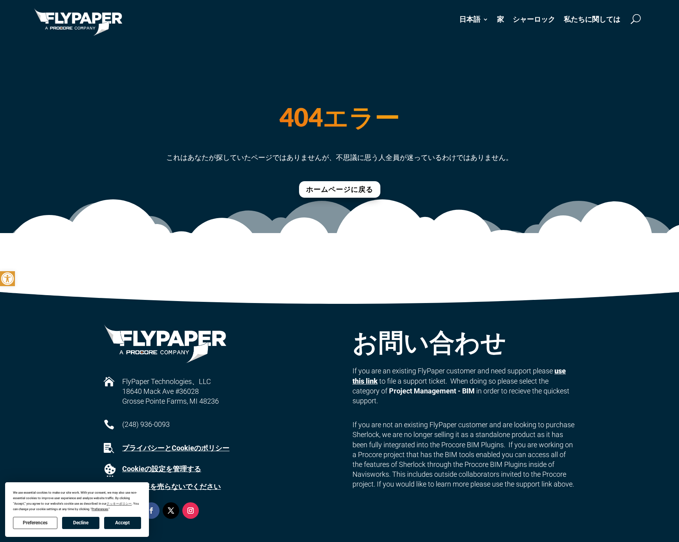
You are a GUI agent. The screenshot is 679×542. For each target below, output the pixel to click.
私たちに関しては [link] (592, 19)
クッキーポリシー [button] (119, 503)
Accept (122, 522)
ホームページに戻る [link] (339, 189)
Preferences (35, 522)
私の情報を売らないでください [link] (171, 486)
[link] (7, 278)
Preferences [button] (100, 509)
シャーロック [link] (534, 19)
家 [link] (500, 19)
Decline (80, 522)
